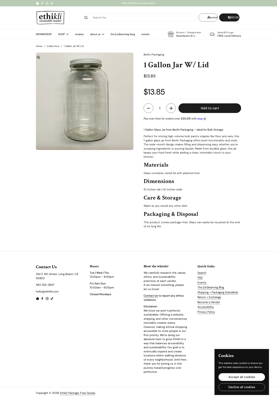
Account (212, 17)
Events (201, 282)
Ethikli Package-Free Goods (77, 393)
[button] (229, 17)
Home (39, 46)
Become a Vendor (208, 302)
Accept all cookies (241, 377)
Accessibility (205, 307)
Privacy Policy (206, 312)
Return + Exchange (209, 297)
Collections (53, 46)
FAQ (199, 277)
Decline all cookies (241, 387)
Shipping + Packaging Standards (217, 292)
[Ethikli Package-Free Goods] (50, 18)
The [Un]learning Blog (210, 287)
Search (201, 272)
